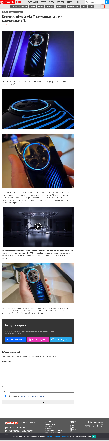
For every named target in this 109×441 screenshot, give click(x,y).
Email (4, 391)
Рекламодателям (50, 425)
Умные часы (49, 6)
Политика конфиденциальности (53, 433)
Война (91, 6)
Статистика (48, 429)
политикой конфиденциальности (32, 396)
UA (99, 6)
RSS (71, 431)
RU (103, 6)
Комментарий (5, 361)
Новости (43, 2)
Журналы (73, 429)
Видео (51, 2)
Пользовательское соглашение (53, 431)
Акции (72, 425)
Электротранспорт (73, 6)
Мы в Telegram (61, 340)
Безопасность (61, 6)
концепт (12, 12)
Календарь (60, 2)
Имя (4, 386)
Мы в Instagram (38, 340)
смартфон (19, 12)
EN (107, 6)
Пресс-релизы (73, 2)
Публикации (33, 2)
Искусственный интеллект (19, 6)
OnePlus (5, 12)
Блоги (72, 427)
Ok (94, 436)
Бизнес (84, 6)
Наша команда (49, 427)
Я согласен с (26, 396)
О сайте (48, 422)
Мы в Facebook (16, 340)
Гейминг (32, 6)
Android (40, 6)
